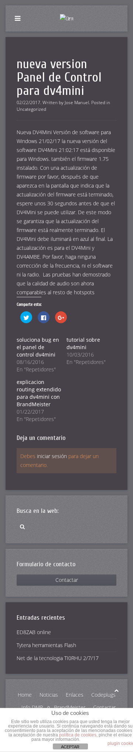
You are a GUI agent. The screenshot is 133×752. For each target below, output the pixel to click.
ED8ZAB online (34, 632)
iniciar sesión (52, 456)
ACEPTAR (70, 747)
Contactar (66, 579)
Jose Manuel (77, 102)
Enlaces (74, 694)
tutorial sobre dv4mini (83, 343)
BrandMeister (69, 707)
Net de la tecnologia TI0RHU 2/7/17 (58, 658)
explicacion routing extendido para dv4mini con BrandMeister (39, 393)
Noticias (49, 694)
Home (25, 694)
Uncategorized (31, 109)
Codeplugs (103, 694)
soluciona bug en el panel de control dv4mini (38, 347)
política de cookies (77, 735)
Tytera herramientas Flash (46, 645)
